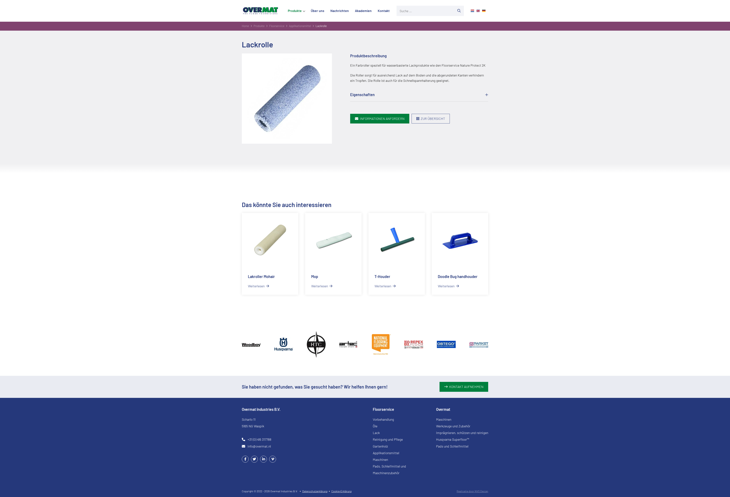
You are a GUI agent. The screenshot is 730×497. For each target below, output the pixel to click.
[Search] (459, 11)
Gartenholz (380, 446)
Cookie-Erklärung (341, 491)
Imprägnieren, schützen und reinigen (462, 433)
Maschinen (380, 459)
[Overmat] (260, 10)
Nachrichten (339, 11)
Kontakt (384, 11)
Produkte (295, 11)
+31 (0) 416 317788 (259, 439)
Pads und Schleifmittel (452, 446)
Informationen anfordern (382, 118)
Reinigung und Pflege (388, 439)
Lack (376, 433)
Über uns (317, 11)
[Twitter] (254, 459)
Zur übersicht (433, 118)
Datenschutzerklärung (314, 491)
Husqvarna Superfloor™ (452, 439)
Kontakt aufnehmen (466, 387)
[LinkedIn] (263, 459)
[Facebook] (245, 459)
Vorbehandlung (383, 419)
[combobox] (425, 11)
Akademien (363, 11)
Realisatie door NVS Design (472, 491)
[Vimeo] (272, 459)
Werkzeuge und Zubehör (453, 426)
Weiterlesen (256, 286)
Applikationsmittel (386, 453)
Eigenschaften (362, 94)
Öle (375, 426)
